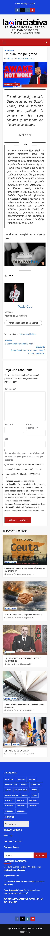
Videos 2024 (9, 811)
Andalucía (9, 779)
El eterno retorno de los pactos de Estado (23, 615)
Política (33, 334)
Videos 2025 (21, 811)
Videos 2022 (21, 806)
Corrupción (21, 779)
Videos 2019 (21, 800)
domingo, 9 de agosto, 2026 (24, 710)
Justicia (8, 790)
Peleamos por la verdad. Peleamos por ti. (25, 29)
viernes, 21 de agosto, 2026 (24, 618)
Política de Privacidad (34, 464)
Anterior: (19, 342)
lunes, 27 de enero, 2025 (24, 58)
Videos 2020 (33, 800)
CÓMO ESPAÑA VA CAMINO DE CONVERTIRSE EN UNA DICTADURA (23, 900)
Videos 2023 (33, 806)
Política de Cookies (11, 847)
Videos (34, 795)
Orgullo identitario (11, 875)
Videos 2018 (9, 800)
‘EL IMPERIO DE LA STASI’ (16, 751)
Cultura (7, 744)
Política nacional (10, 562)
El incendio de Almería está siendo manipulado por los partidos (24, 883)
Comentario (10, 389)
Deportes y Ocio (11, 784)
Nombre (8, 424)
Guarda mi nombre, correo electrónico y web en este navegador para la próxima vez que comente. (24, 456)
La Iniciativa (10, 754)
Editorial (24, 784)
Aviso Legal (8, 835)
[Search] (45, 42)
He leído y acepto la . (25, 464)
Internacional (9, 50)
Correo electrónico (32, 426)
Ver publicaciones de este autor (23, 322)
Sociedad (15, 744)
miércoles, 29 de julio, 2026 (25, 754)
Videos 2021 (9, 806)
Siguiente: (28, 350)
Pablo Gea (10, 58)
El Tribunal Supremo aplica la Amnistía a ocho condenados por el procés (22, 868)
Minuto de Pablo (21, 790)
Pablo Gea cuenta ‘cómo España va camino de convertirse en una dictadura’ (22, 891)
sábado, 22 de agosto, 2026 (24, 574)
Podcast (34, 790)
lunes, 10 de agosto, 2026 (24, 664)
